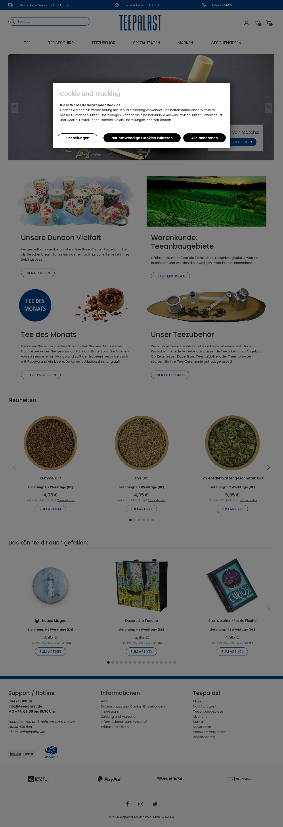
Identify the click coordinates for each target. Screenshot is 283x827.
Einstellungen (77, 137)
